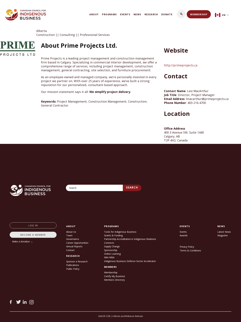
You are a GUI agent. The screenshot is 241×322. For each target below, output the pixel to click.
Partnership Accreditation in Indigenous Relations (130, 239)
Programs (109, 14)
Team (69, 235)
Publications (72, 265)
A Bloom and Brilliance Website (127, 316)
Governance (72, 239)
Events (125, 14)
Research (151, 14)
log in (33, 225)
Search (132, 187)
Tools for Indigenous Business (120, 231)
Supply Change (112, 246)
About (94, 14)
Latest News (224, 231)
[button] (181, 14)
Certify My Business (114, 276)
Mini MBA (109, 257)
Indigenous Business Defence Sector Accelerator (130, 261)
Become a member (33, 234)
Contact (70, 250)
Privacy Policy (187, 246)
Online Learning (112, 253)
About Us (71, 231)
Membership (198, 14)
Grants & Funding (113, 235)
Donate (166, 14)
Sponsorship (110, 250)
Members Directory (114, 279)
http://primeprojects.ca (180, 65)
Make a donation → (22, 241)
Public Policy (72, 268)
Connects (109, 242)
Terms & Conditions (190, 250)
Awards (184, 235)
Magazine (222, 235)
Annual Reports (74, 246)
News (137, 14)
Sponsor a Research (77, 261)
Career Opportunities (77, 242)
